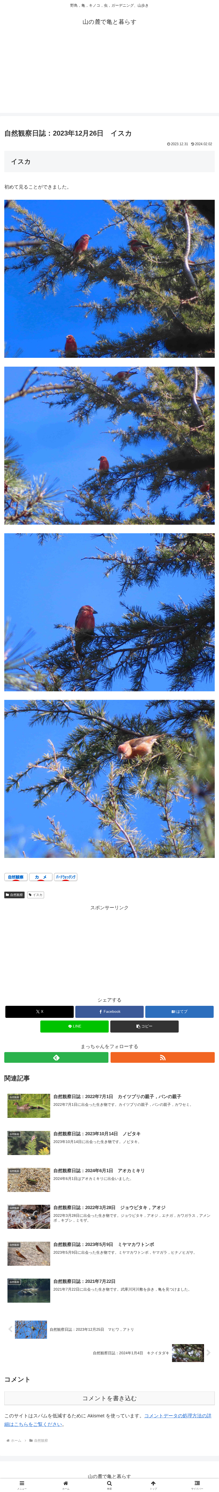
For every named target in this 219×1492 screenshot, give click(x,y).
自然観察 (16, 895)
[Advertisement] (109, 75)
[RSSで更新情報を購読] (163, 1057)
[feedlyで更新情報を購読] (56, 1057)
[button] (144, 1027)
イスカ (37, 895)
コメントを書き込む (109, 1398)
